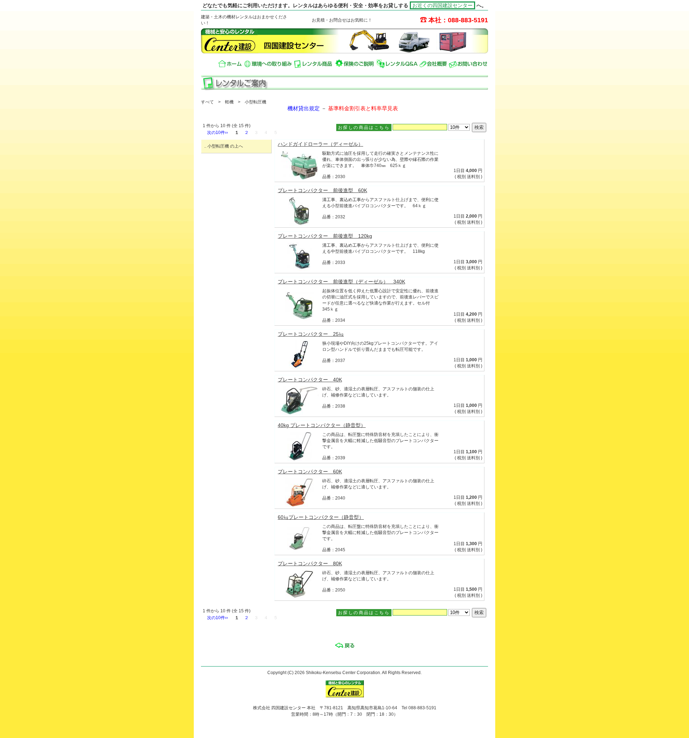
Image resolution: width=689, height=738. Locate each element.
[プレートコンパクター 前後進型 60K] (299, 224)
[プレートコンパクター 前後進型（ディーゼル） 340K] (299, 318)
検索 (479, 127)
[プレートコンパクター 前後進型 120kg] (299, 269)
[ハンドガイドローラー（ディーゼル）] (299, 178)
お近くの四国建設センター (442, 5)
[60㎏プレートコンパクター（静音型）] (299, 551)
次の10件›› (217, 132)
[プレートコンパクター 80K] (299, 597)
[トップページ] (230, 64)
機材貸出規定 (303, 108)
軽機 (229, 102)
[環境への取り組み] (268, 64)
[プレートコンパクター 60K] (299, 505)
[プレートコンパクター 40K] (299, 413)
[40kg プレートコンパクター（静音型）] (299, 459)
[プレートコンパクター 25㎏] (299, 367)
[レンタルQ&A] (396, 64)
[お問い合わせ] (468, 64)
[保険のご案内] (355, 64)
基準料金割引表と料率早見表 (363, 108)
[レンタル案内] (314, 64)
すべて (207, 102)
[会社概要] (433, 64)
